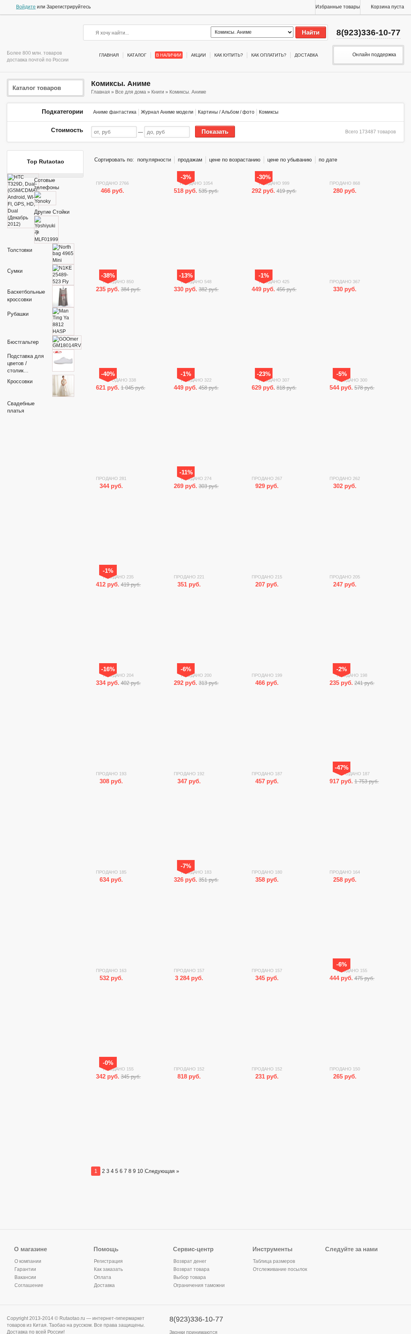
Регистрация (108, 1261)
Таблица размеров (274, 1261)
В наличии (168, 55)
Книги (157, 92)
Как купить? (228, 55)
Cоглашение (28, 1285)
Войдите (26, 7)
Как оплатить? (268, 55)
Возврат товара (191, 1269)
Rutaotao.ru (37, 34)
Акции (198, 55)
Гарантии (25, 1269)
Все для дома (130, 92)
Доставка (306, 55)
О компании (27, 1261)
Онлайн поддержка (374, 55)
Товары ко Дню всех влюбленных (89, 55)
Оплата (102, 1277)
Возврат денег (189, 1261)
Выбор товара (189, 1277)
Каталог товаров (36, 87)
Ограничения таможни (199, 1285)
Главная (109, 55)
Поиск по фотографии (204, 32)
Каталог (136, 55)
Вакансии (25, 1277)
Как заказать (108, 1269)
